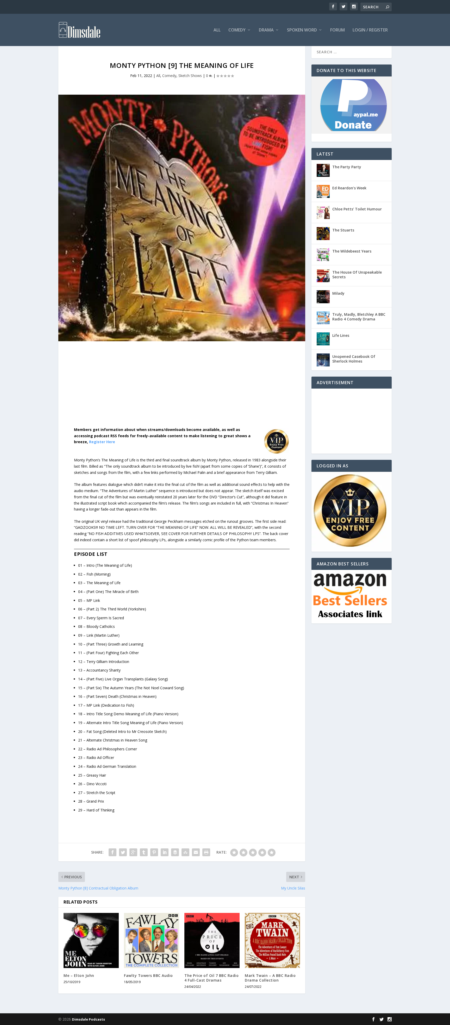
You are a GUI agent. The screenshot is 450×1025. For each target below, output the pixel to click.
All (217, 30)
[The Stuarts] (323, 233)
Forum (337, 30)
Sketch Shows (190, 75)
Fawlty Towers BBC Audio (148, 975)
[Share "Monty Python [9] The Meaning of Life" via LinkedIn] (164, 852)
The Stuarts (343, 230)
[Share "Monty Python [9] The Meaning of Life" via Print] (206, 852)
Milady (338, 293)
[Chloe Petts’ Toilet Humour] (323, 212)
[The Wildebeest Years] (323, 254)
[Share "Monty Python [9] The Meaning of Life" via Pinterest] (154, 852)
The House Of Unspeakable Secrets (357, 274)
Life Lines (340, 335)
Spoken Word (302, 30)
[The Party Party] (323, 170)
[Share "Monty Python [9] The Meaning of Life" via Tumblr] (144, 852)
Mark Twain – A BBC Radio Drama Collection (270, 978)
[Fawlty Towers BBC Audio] (151, 940)
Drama (266, 30)
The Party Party (346, 166)
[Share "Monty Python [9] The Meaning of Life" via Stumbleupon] (185, 852)
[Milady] (323, 296)
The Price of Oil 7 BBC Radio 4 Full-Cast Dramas (211, 978)
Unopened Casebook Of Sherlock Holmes (353, 359)
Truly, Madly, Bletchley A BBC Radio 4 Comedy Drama (358, 316)
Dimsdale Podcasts (88, 1019)
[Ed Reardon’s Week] (323, 191)
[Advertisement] (182, 388)
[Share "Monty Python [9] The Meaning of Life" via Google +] (133, 852)
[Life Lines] (323, 338)
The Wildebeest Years (351, 251)
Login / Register (370, 30)
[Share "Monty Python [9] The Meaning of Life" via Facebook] (112, 852)
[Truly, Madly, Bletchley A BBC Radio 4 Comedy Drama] (323, 317)
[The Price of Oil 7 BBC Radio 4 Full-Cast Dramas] (212, 940)
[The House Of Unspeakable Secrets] (323, 275)
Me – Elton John (79, 975)
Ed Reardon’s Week (349, 187)
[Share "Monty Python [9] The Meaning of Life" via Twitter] (123, 852)
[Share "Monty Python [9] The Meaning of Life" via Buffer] (175, 852)
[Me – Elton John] (91, 940)
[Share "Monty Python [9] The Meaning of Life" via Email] (196, 852)
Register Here (102, 441)
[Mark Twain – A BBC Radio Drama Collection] (272, 940)
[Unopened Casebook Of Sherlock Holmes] (323, 359)
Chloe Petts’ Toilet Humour (357, 209)
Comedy (237, 30)
